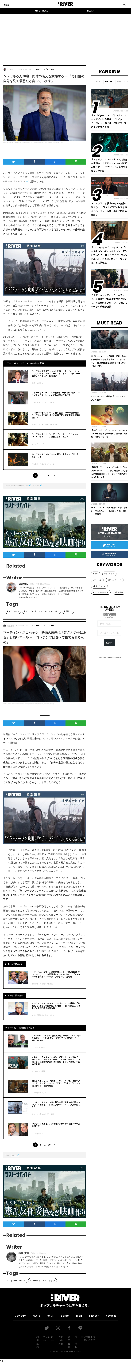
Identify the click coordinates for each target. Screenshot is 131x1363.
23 (49, 475)
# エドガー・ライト (16, 1280)
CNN (38, 486)
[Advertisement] (65, 36)
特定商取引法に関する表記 (88, 1338)
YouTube (111, 1316)
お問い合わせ (60, 1340)
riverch (78, 1351)
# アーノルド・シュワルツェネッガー (41, 611)
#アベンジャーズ (114, 580)
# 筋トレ (68, 611)
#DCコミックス (99, 586)
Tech (79, 1316)
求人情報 (76, 1342)
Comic (65, 1316)
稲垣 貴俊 (10, 626)
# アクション (13, 611)
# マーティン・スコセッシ (42, 1280)
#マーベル (97, 580)
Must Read (41, 10)
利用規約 (37, 1342)
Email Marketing (104, 657)
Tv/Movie (49, 69)
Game (50, 1316)
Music (36, 1316)
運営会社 (69, 1342)
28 (49, 1144)
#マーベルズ (109, 574)
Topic (36, 69)
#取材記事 (119, 592)
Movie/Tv (20, 1316)
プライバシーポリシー (48, 1338)
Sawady (10, 69)
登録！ (109, 642)
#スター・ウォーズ (100, 592)
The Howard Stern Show (20, 486)
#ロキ (95, 574)
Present (91, 10)
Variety (13, 1155)
